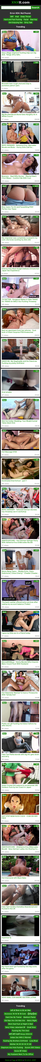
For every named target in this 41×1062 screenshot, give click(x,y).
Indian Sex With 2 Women (20, 1037)
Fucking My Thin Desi (20, 1031)
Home (7, 1060)
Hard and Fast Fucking (13, 19)
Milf (11, 17)
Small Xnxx (31, 1027)
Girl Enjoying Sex (15, 22)
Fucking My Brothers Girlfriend (15, 1041)
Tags (14, 1060)
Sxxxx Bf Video (20, 1051)
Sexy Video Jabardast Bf (15, 1027)
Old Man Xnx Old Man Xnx (14, 1020)
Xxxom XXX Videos (32, 1047)
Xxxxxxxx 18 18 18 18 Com (15, 1014)
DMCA (19, 1060)
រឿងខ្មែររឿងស (32, 1014)
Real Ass (33, 19)
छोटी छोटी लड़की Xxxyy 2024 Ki (20, 1034)
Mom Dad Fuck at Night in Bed (20, 1024)
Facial (26, 19)
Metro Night (32, 1020)
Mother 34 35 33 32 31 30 (20, 1044)
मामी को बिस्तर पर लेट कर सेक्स (20, 1010)
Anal (17, 17)
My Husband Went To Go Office (20, 1054)
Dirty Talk (28, 22)
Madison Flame (29, 1017)
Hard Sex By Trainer (14, 1017)
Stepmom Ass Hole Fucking (12, 1047)
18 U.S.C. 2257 (30, 1060)
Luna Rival (34, 1041)
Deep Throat (26, 17)
